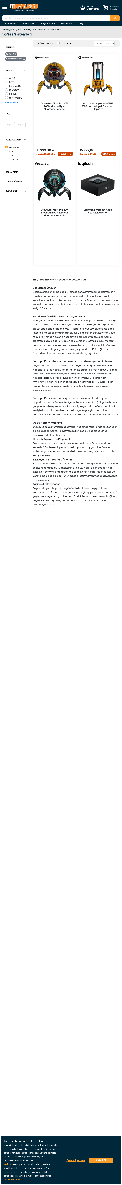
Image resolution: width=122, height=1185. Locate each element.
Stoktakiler (66, 43)
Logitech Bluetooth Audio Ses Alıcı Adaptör (97, 211)
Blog (81, 23)
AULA (12, 78)
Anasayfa (7, 29)
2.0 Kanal (14, 159)
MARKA (9, 70)
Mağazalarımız (48, 23)
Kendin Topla (28, 23)
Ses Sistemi (38, 29)
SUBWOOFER (11, 191)
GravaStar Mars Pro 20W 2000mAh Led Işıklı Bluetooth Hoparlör (54, 106)
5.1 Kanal (14, 151)
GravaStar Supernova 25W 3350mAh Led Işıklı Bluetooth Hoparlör (98, 106)
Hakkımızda (66, 23)
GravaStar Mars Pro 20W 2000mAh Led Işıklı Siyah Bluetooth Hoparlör (54, 212)
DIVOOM (14, 89)
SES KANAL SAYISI (13, 140)
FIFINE (13, 93)
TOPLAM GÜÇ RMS (14, 181)
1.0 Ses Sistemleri (54, 29)
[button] (4, 7)
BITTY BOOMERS (15, 83)
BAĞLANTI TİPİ (12, 172)
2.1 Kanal (14, 155)
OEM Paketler (10, 23)
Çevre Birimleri (23, 29)
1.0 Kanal (14, 147)
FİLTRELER (10, 47)
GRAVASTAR (16, 97)
